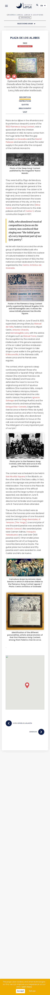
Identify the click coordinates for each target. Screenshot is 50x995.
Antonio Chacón (20, 329)
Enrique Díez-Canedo (16, 406)
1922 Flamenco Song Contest (20, 126)
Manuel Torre (29, 336)
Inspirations (25, 101)
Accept (20, 991)
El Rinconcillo (12, 354)
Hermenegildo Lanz (19, 333)
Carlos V (29, 211)
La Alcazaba (21, 139)
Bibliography (25, 108)
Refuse (32, 991)
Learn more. (26, 987)
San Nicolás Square (15, 476)
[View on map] (14, 76)
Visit (25, 112)
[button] (37, 5)
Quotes (25, 104)
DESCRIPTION (25, 97)
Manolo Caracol (14, 528)
